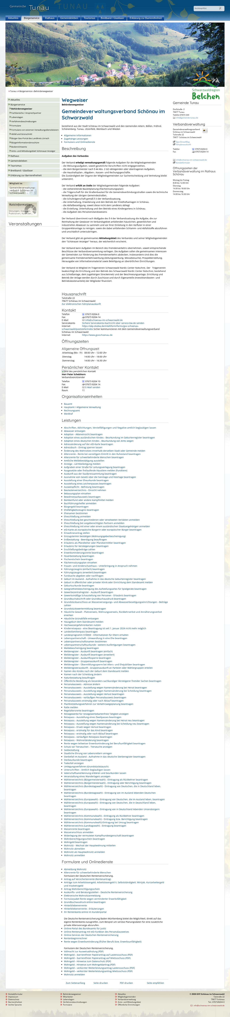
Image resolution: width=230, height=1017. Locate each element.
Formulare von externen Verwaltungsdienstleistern (35, 130)
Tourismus (89, 18)
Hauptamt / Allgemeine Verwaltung (82, 407)
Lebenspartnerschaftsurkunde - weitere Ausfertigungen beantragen (99, 644)
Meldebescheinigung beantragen (81, 648)
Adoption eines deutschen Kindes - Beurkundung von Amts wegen (99, 440)
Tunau (13, 91)
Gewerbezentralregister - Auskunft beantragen (88, 592)
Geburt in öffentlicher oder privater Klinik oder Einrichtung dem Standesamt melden (108, 582)
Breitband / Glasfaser (112, 18)
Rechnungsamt (72, 410)
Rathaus (49, 18)
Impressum (13, 996)
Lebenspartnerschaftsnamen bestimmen (85, 641)
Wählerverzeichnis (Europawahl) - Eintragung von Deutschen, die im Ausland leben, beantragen (114, 799)
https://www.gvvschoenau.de (97, 334)
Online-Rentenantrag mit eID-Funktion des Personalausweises (96, 931)
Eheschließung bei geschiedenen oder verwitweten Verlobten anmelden (102, 519)
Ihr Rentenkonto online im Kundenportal (85, 911)
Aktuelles (13, 18)
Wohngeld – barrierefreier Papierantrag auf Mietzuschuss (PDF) (97, 958)
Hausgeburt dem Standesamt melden (83, 621)
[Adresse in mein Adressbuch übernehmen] (206, 133)
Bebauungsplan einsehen (77, 493)
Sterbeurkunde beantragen (78, 759)
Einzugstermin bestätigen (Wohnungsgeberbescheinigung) (95, 536)
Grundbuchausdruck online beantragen (85, 902)
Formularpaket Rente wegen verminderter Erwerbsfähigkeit (95, 898)
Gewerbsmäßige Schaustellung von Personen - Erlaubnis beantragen (100, 595)
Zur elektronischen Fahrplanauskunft (81, 303)
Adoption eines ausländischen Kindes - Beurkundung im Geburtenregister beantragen (109, 437)
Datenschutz (13, 999)
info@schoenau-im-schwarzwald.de (104, 320)
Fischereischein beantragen (78, 559)
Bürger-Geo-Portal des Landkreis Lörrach (30, 138)
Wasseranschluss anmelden (78, 832)
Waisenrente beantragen (77, 828)
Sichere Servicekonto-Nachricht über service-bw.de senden (113, 323)
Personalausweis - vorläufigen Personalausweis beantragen (95, 697)
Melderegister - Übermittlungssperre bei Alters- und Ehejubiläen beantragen (104, 664)
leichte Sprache (15, 1004)
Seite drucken (101, 982)
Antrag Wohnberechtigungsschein (82, 888)
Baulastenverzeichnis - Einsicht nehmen (85, 490)
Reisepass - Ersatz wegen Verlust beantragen (87, 727)
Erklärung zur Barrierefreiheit (146, 18)
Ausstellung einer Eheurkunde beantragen (86, 480)
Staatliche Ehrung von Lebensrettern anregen (88, 753)
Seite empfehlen (155, 982)
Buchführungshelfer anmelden (80, 503)
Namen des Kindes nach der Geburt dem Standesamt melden (96, 671)
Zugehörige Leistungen (76, 138)
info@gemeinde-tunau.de (187, 117)
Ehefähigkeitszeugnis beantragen (81, 509)
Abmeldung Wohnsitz (75, 869)
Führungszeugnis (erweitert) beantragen (85, 572)
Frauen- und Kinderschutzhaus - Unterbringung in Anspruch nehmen (100, 565)
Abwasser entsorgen (74, 430)
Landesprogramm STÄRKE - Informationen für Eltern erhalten (96, 634)
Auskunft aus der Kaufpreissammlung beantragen (90, 473)
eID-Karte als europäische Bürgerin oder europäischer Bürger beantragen (103, 529)
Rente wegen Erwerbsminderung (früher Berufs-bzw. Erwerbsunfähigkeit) (102, 941)
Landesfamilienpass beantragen (81, 631)
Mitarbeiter (68, 996)
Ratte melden (71, 707)
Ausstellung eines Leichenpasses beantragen (87, 483)
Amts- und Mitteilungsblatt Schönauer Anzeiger (33, 151)
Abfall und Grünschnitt (21, 134)
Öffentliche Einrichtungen (129, 1004)
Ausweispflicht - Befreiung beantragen (84, 486)
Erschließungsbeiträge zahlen (79, 549)
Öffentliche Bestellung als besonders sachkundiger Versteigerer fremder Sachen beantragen (112, 680)
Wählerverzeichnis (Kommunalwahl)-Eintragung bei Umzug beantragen (101, 822)
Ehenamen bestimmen (76, 513)
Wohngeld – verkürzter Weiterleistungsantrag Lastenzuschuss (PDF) (99, 967)
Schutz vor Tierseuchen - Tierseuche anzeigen (88, 746)
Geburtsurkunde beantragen (79, 585)
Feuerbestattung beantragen (79, 555)
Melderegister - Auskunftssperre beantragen (87, 657)
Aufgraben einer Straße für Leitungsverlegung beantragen (94, 467)
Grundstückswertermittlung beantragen (85, 608)
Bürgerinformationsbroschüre (25, 142)
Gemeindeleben (69, 18)
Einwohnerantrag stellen (77, 532)
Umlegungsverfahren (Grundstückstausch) (86, 766)
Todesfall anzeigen (74, 763)
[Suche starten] (220, 8)
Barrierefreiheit (15, 1002)
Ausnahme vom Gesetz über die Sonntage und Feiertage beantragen (100, 477)
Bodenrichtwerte (19, 147)
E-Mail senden (92, 387)
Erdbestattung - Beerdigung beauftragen (85, 539)
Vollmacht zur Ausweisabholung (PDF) (83, 951)
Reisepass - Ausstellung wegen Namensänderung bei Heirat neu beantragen (104, 720)
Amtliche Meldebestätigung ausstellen (84, 460)
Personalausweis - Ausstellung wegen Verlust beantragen (94, 694)
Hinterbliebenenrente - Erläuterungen (84, 908)
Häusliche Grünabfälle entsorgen (81, 618)
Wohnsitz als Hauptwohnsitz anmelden (84, 852)
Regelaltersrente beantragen (79, 710)
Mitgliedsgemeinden (127, 996)
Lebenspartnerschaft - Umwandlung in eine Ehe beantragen (95, 638)
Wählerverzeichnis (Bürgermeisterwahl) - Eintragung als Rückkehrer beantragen (106, 779)
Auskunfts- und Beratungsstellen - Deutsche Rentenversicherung (98, 892)
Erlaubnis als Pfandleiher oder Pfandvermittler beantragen (95, 542)
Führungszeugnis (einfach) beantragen (84, 569)
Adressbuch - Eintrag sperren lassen (83, 447)
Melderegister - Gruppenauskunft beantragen (88, 661)
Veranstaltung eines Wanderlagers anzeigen (87, 776)
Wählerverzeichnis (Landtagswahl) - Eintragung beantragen (95, 825)
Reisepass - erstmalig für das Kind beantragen (88, 730)
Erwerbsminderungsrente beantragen (84, 552)
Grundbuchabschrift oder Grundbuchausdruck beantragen (95, 598)
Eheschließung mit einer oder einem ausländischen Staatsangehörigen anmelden (107, 526)
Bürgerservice (31, 18)
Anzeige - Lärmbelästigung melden (82, 463)
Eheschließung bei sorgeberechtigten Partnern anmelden (94, 523)
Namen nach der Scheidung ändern (83, 674)
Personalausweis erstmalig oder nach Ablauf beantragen (94, 700)
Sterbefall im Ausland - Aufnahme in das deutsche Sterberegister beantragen (105, 756)
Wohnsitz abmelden (74, 848)
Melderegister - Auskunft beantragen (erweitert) (89, 654)
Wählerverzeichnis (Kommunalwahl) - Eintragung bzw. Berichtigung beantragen (106, 819)
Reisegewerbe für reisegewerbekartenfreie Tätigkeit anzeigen (96, 713)
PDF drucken (126, 982)
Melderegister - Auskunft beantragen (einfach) (88, 651)
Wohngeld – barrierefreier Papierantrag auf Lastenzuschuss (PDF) (98, 954)
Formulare (16, 125)
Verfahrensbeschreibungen (23, 121)
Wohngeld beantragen (75, 842)
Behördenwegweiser (21, 108)
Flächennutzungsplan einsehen (80, 562)
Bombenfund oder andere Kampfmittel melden (89, 500)
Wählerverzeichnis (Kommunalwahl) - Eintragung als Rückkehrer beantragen (104, 815)
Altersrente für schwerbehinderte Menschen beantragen (94, 457)
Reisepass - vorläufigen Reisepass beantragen (88, 736)
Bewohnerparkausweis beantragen (82, 496)
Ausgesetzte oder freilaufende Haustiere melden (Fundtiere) (95, 470)
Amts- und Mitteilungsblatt (129, 1002)
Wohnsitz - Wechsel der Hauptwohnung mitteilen (90, 845)
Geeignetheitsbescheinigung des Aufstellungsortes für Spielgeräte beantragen (105, 588)
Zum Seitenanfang (75, 982)
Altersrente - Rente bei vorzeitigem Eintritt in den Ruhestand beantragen (102, 454)
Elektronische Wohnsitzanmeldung (82, 895)
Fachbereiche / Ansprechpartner (26, 113)
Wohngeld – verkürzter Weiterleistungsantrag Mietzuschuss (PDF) (98, 971)
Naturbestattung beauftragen (79, 677)
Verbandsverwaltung (127, 999)
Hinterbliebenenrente (75, 905)
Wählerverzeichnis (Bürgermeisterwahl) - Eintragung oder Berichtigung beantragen (107, 782)
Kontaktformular (183, 162)
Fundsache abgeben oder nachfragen (83, 575)
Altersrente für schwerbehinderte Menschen (87, 872)
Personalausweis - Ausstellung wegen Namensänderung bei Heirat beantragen (105, 687)
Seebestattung (71, 750)
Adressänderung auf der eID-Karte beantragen (88, 444)
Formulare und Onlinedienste (79, 141)
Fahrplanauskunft (183, 144)
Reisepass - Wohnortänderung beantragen (86, 740)
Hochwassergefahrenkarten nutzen (82, 625)
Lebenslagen (17, 117)
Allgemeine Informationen (77, 135)
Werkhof (68, 413)
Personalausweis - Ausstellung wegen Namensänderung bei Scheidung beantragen (108, 690)
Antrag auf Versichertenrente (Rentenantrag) (87, 879)
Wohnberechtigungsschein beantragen (84, 838)
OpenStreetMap (183, 141)
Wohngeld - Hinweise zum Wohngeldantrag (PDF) (89, 964)
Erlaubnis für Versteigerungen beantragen (86, 546)
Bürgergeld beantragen (76, 506)
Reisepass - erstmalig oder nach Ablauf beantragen (91, 733)
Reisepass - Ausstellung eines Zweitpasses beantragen (92, 717)
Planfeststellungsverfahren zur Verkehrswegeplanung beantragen (98, 703)
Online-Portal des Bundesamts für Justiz (85, 928)
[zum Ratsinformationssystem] (22, 216)
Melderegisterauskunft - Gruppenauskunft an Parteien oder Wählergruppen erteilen (108, 667)
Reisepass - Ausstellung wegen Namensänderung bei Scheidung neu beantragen (106, 723)
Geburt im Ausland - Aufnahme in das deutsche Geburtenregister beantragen (105, 578)
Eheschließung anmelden (77, 516)
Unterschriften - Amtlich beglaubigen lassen (87, 769)
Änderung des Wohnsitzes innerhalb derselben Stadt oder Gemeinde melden (104, 450)
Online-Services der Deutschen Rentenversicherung (91, 935)
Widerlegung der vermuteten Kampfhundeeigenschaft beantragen (99, 835)
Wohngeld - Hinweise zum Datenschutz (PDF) (87, 961)
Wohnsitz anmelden (74, 855)
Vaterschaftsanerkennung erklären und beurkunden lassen (95, 773)
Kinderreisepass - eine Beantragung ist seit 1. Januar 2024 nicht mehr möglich (105, 628)
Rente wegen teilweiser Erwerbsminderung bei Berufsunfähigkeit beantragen (105, 743)
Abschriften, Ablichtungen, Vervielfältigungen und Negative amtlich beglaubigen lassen (110, 427)
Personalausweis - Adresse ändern (82, 684)
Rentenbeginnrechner (75, 938)
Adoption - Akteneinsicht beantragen (83, 434)
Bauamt (68, 403)
